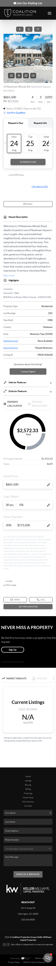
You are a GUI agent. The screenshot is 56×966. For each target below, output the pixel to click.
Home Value (28, 797)
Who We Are (28, 802)
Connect (28, 806)
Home (28, 776)
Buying (28, 785)
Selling (28, 789)
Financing (28, 793)
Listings (28, 780)
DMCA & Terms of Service (34, 962)
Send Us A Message (28, 874)
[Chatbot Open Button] (48, 958)
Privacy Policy (14, 962)
